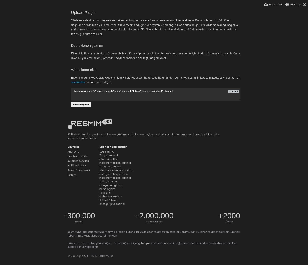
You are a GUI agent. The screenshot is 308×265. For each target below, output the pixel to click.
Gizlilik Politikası (77, 165)
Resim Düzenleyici (79, 170)
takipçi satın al (108, 181)
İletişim (72, 175)
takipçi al (105, 193)
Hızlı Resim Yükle (78, 156)
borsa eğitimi (107, 189)
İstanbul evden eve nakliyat (116, 170)
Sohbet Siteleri (108, 200)
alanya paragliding (110, 185)
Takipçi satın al (108, 155)
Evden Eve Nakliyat (110, 196)
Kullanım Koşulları (78, 161)
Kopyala (233, 91)
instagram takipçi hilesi (113, 174)
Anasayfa (73, 151)
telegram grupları (110, 166)
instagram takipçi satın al (115, 163)
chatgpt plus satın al (112, 204)
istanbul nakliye (109, 159)
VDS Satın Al (106, 151)
